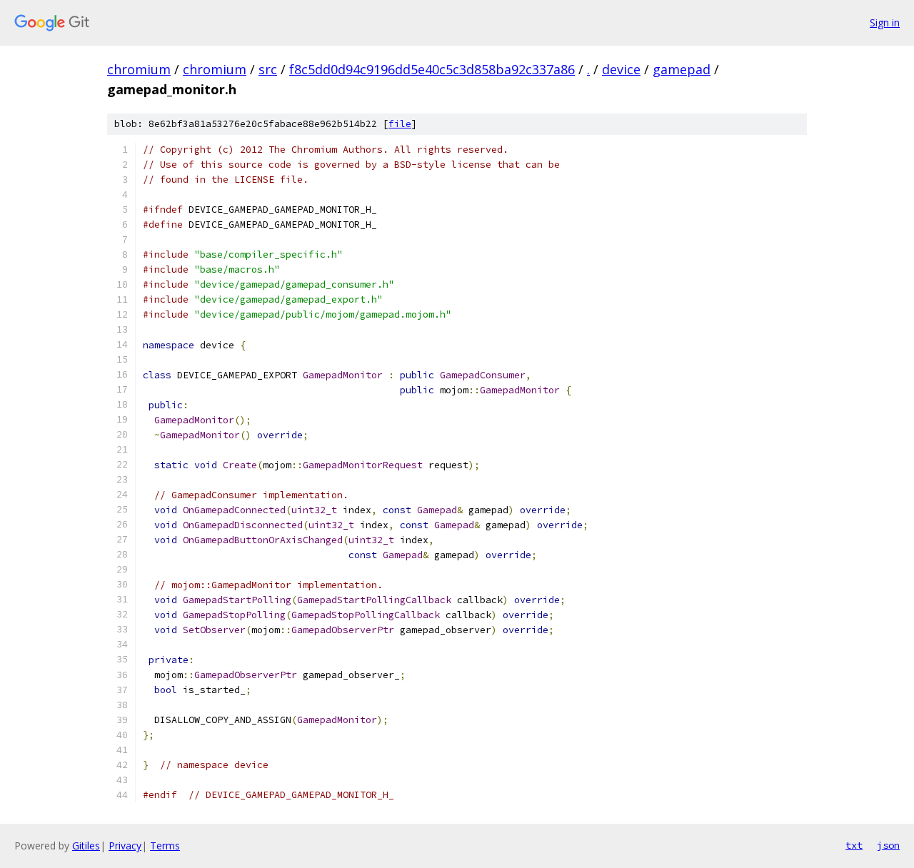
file (399, 124)
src (267, 69)
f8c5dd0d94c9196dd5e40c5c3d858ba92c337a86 (432, 69)
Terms (165, 845)
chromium (139, 69)
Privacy (125, 845)
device (621, 69)
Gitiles (86, 845)
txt (854, 845)
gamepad (681, 69)
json (888, 845)
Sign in (885, 22)
